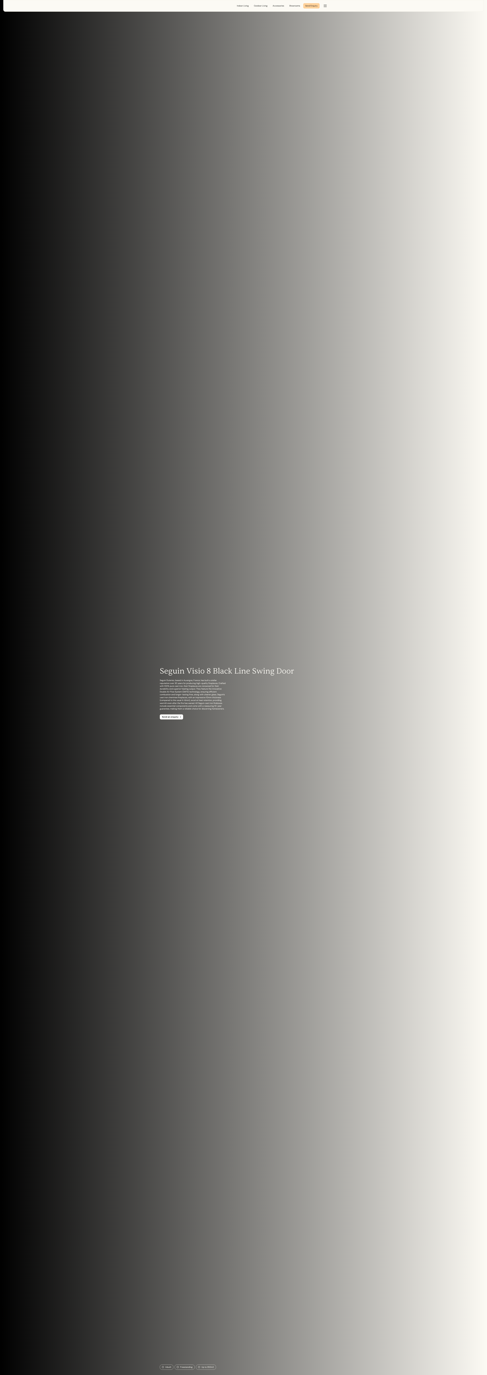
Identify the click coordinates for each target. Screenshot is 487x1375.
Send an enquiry (170, 717)
